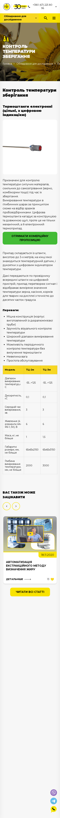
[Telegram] (53, 801)
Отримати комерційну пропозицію (30, 238)
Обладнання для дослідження (15, 18)
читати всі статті (30, 592)
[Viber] (53, 792)
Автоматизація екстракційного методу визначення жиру (26, 565)
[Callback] (53, 809)
